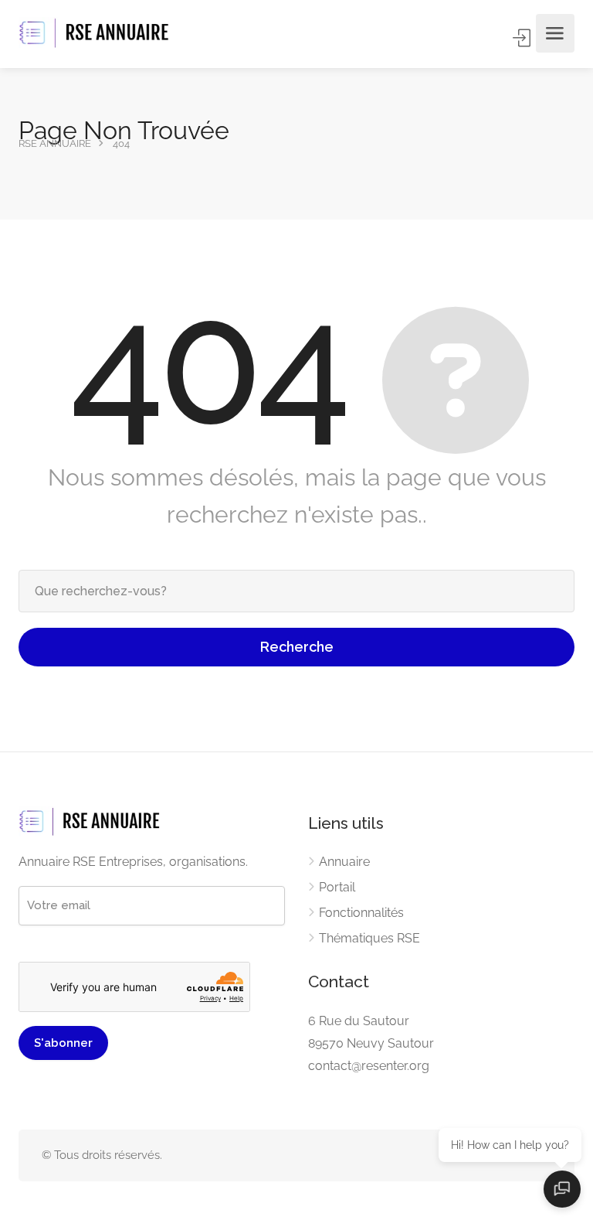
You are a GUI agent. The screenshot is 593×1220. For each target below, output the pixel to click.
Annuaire (344, 861)
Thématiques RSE (369, 938)
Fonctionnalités (361, 912)
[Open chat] (562, 1189)
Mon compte (523, 38)
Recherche (297, 647)
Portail (337, 887)
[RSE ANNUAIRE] (96, 33)
